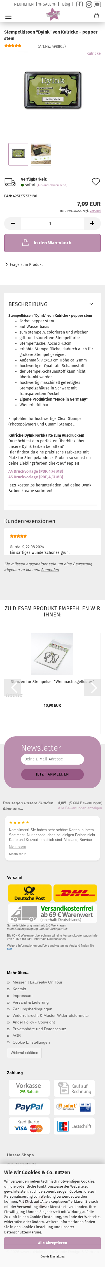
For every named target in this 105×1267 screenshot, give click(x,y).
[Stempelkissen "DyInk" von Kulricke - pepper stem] (53, 92)
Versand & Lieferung (31, 1002)
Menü (8, 16)
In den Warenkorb (52, 243)
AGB (17, 1035)
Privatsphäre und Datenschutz (39, 1029)
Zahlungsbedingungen (32, 1009)
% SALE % (47, 4)
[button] (12, 223)
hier (9, 949)
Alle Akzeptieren (52, 1243)
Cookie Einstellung (52, 1256)
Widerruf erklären (24, 1053)
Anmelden (50, 569)
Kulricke (94, 53)
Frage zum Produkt (26, 264)
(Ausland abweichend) (52, 185)
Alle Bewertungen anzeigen (80, 808)
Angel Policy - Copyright (34, 1022)
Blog (66, 4)
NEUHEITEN (24, 4)
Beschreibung (28, 304)
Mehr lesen (17, 846)
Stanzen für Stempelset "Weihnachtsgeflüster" (52, 681)
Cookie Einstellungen (31, 1042)
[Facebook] (79, 4)
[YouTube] (97, 4)
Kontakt (19, 989)
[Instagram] (88, 4)
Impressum (22, 995)
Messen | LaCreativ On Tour (37, 982)
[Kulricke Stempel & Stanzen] (52, 14)
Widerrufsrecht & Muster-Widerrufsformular (51, 1015)
